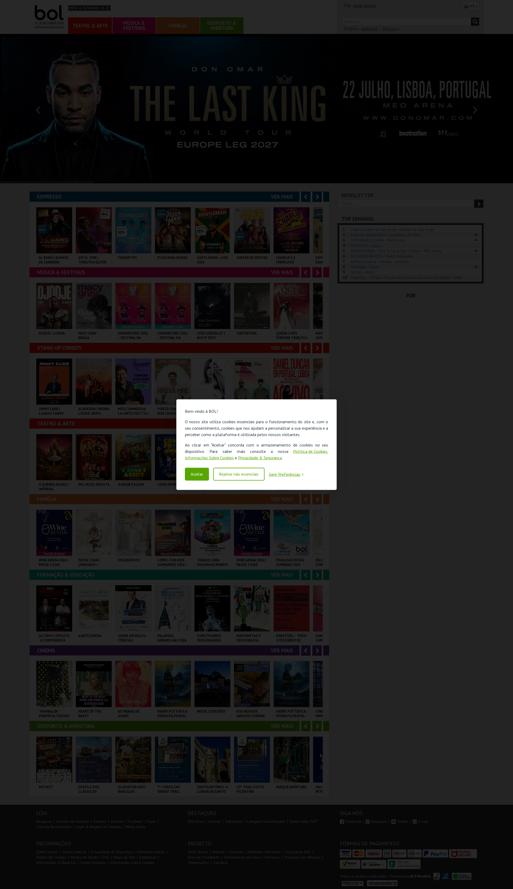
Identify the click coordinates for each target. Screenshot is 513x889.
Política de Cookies (310, 451)
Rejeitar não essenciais (239, 474)
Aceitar (197, 474)
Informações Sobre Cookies (209, 457)
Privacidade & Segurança (260, 457)
